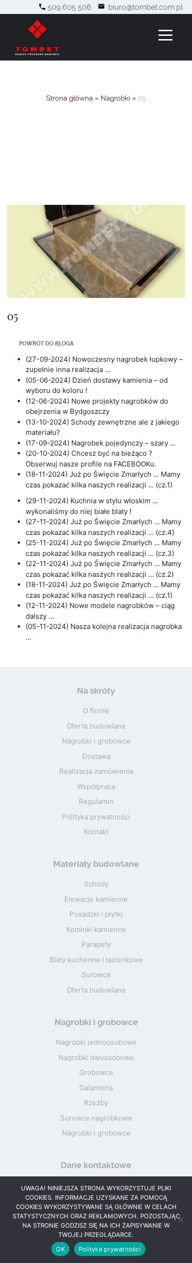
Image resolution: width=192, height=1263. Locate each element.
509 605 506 (69, 7)
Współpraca (96, 786)
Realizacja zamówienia (96, 771)
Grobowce (96, 1072)
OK (60, 1249)
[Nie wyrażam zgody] (180, 1219)
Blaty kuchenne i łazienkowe (96, 959)
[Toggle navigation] (165, 35)
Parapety (96, 944)
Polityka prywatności (96, 816)
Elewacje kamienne (96, 899)
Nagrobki (115, 98)
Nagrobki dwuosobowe (96, 1057)
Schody (96, 883)
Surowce (96, 974)
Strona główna (69, 98)
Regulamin (96, 801)
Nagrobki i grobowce (96, 740)
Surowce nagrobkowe (96, 1118)
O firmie (96, 710)
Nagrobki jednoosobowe (96, 1042)
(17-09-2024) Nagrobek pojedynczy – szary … (101, 443)
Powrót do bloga (46, 343)
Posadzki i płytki (96, 914)
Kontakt (96, 831)
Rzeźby (96, 1102)
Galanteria (96, 1087)
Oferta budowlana (96, 726)
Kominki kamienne (96, 929)
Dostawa (96, 756)
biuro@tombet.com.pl (144, 7)
